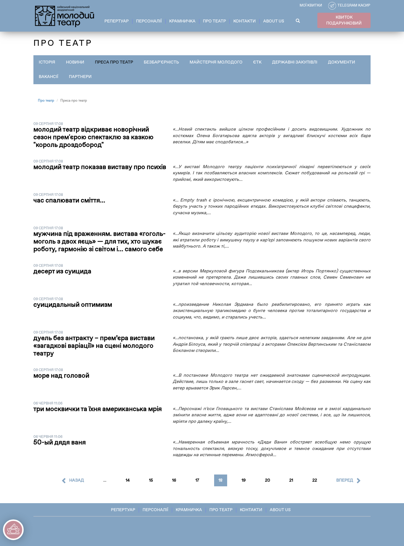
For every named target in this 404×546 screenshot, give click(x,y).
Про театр (214, 21)
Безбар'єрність (161, 62)
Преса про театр (114, 62)
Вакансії (48, 77)
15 (151, 480)
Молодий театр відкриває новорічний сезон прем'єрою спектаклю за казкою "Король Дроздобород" (93, 137)
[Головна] (64, 15)
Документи (341, 62)
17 (197, 480)
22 (314, 480)
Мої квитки (311, 5)
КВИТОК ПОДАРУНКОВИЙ (344, 20)
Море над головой (61, 376)
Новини (75, 62)
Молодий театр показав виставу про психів (99, 167)
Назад (76, 480)
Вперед (344, 480)
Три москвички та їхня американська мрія (97, 409)
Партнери (80, 77)
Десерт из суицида (62, 271)
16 (174, 480)
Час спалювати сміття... (69, 200)
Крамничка (182, 21)
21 (291, 480)
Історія (47, 62)
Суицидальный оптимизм (72, 305)
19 (244, 480)
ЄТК (257, 62)
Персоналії (149, 21)
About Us (273, 21)
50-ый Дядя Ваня (59, 442)
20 (267, 480)
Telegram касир (353, 5)
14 (128, 480)
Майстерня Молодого (216, 62)
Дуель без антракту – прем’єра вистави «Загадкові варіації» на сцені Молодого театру (94, 346)
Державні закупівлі (294, 62)
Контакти (244, 21)
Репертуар (116, 21)
